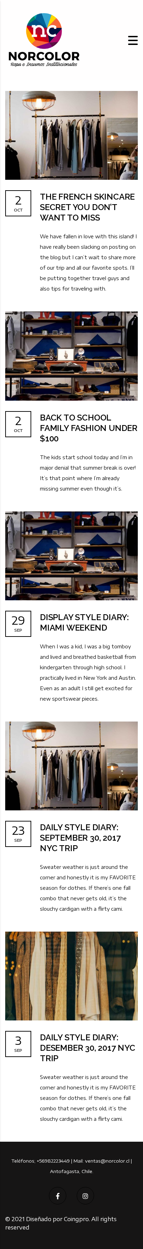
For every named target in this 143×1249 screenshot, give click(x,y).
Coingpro (76, 1219)
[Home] (43, 39)
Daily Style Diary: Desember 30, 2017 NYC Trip (87, 1047)
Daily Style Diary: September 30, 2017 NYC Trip (80, 837)
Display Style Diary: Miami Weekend (84, 622)
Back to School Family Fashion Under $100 (88, 428)
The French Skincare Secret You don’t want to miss (87, 207)
